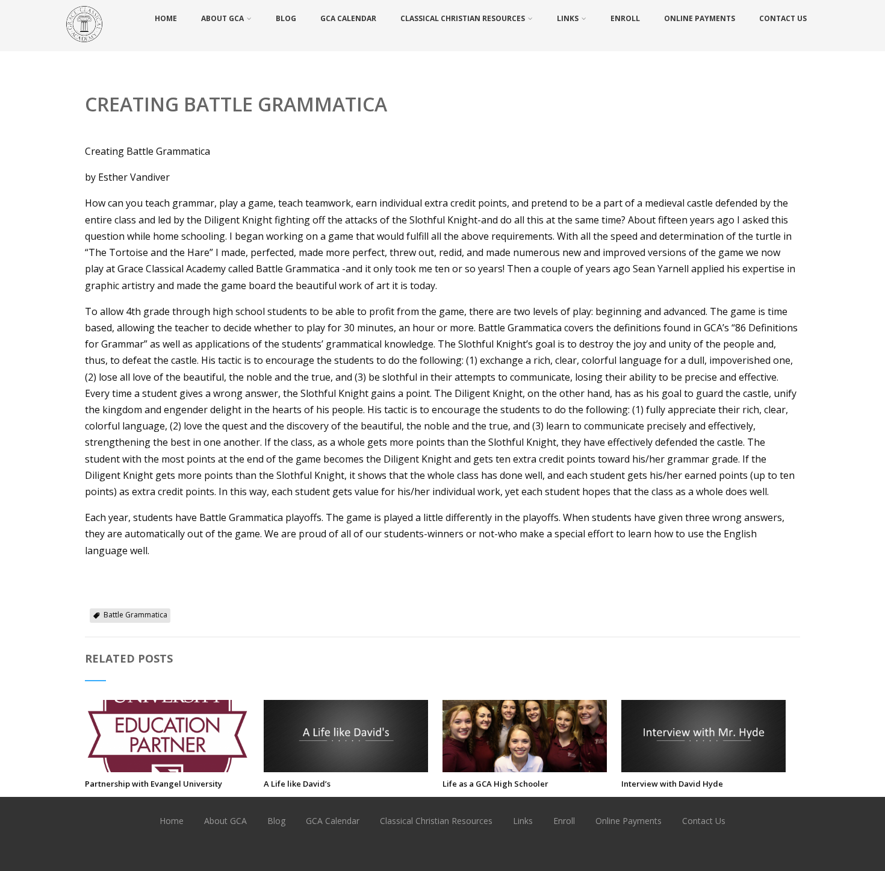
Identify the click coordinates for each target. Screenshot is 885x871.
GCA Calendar (348, 18)
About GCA (222, 18)
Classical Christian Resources (462, 18)
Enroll (625, 18)
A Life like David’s (297, 783)
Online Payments (699, 18)
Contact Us (783, 18)
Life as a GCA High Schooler (495, 783)
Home (166, 18)
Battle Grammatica (135, 615)
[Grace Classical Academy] (84, 44)
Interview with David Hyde (672, 783)
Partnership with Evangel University (153, 783)
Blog (286, 18)
